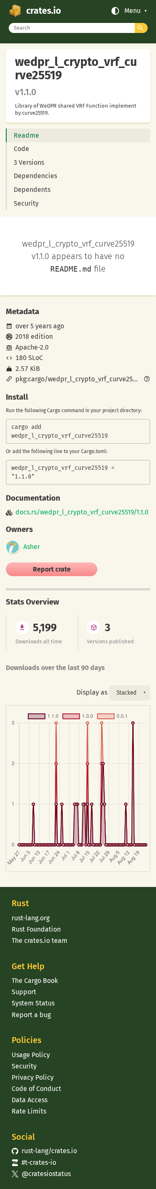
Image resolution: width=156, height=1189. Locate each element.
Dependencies (35, 176)
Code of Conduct (36, 1089)
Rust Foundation (36, 929)
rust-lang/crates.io (44, 1151)
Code (21, 149)
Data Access (29, 1100)
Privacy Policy (33, 1077)
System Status (33, 1003)
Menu (132, 11)
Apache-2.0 (32, 347)
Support (24, 992)
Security (26, 203)
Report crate (52, 569)
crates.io (43, 10)
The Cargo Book (35, 981)
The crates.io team (39, 941)
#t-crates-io (34, 1162)
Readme (26, 135)
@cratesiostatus (41, 1174)
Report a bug (31, 1015)
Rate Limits (29, 1111)
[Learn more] (147, 379)
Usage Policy (31, 1055)
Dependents (32, 190)
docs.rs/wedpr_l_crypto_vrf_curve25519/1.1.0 (82, 512)
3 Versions (29, 162)
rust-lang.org (31, 918)
